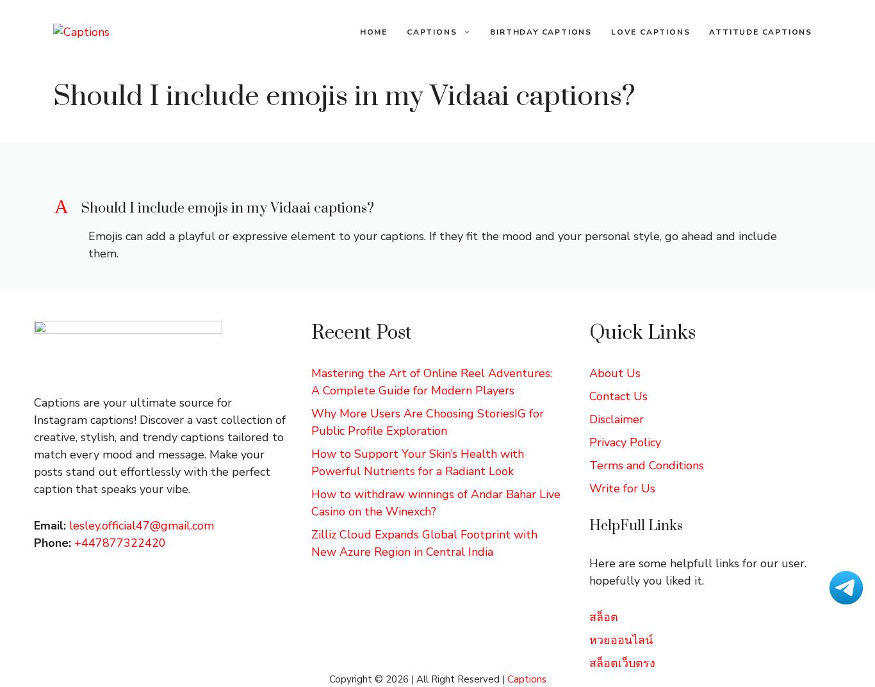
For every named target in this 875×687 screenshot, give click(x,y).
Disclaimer (616, 419)
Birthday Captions (541, 32)
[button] (437, 209)
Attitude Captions (760, 32)
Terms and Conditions (646, 465)
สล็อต (603, 617)
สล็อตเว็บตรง (622, 663)
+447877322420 (120, 543)
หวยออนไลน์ (621, 640)
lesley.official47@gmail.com (141, 525)
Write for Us (622, 488)
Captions (432, 32)
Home (374, 32)
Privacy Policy (625, 442)
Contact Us (618, 396)
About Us (615, 373)
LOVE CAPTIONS (650, 32)
